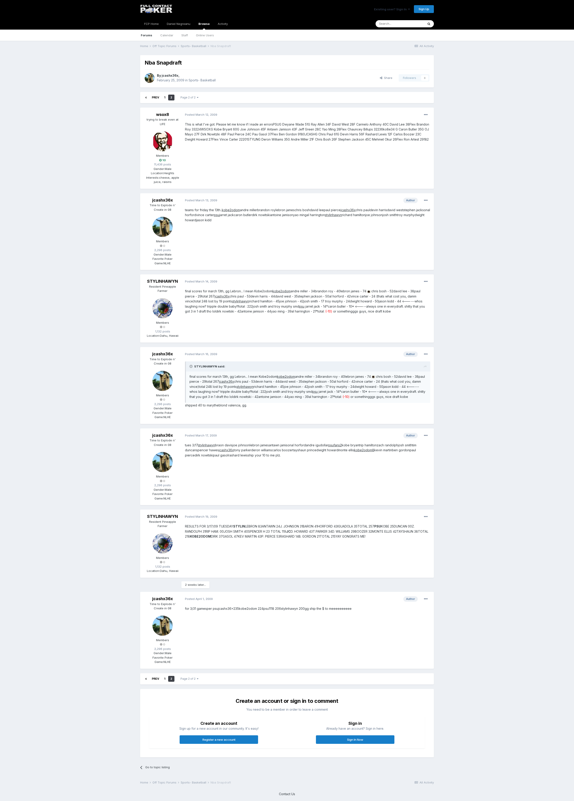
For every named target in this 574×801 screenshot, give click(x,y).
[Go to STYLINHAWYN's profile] (162, 308)
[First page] (146, 97)
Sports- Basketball (202, 80)
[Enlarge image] (368, 291)
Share (387, 78)
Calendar (166, 35)
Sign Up (424, 9)
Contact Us (287, 794)
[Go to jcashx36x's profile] (149, 78)
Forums (146, 35)
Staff (184, 35)
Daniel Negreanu (178, 24)
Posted (201, 114)
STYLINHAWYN (162, 281)
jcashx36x (170, 75)
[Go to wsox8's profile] (162, 141)
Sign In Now (355, 739)
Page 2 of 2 (188, 97)
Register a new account (218, 739)
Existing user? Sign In (391, 9)
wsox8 (162, 114)
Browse (204, 24)
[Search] (429, 23)
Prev (155, 97)
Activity (223, 24)
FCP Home (151, 24)
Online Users (205, 35)
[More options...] (425, 114)
